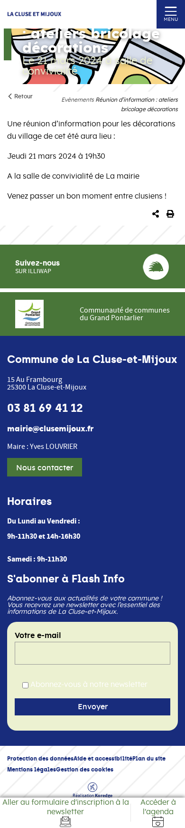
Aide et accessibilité (103, 758)
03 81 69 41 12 (45, 408)
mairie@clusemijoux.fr (50, 429)
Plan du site (149, 758)
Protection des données (40, 758)
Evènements (77, 100)
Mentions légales (31, 769)
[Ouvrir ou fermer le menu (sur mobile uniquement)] (171, 11)
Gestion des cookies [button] (84, 769)
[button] (155, 214)
